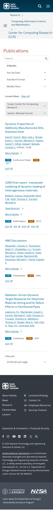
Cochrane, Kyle (26, 325)
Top (45, 509)
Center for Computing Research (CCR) (30, 34)
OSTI (7, 168)
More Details (12, 153)
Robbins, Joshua (13, 195)
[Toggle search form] (40, 6)
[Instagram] (9, 436)
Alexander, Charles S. (16, 245)
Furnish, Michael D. (24, 140)
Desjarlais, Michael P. (16, 259)
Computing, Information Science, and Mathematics (28, 23)
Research (15, 15)
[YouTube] (14, 436)
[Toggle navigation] (5, 25)
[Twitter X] (31, 436)
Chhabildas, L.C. (23, 249)
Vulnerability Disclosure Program (18, 502)
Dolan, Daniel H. (25, 252)
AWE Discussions (16, 240)
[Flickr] (20, 436)
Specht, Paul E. (13, 137)
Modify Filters (18, 86)
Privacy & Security (39, 428)
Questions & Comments (15, 428)
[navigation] (26, 362)
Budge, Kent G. (25, 322)
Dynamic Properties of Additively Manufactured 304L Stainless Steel (24, 127)
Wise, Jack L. (28, 137)
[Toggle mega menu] (48, 6)
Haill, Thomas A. (34, 315)
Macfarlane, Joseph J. (32, 312)
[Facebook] (3, 436)
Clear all (25, 96)
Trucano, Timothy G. (16, 318)
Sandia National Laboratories (16, 453)
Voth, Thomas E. (19, 199)
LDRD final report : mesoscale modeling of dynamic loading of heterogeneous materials (25, 186)
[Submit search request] (46, 58)
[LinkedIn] (26, 436)
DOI (7, 226)
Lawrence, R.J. (12, 312)
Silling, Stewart (22, 143)
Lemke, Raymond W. (27, 256)
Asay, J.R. (12, 325)
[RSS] (37, 436)
